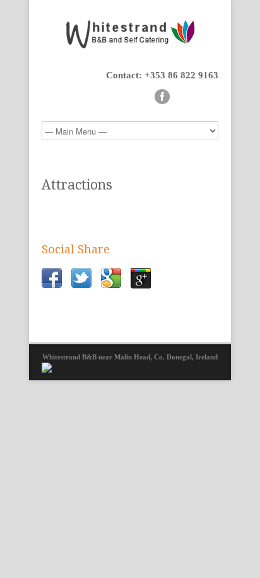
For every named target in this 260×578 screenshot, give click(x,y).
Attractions (77, 185)
